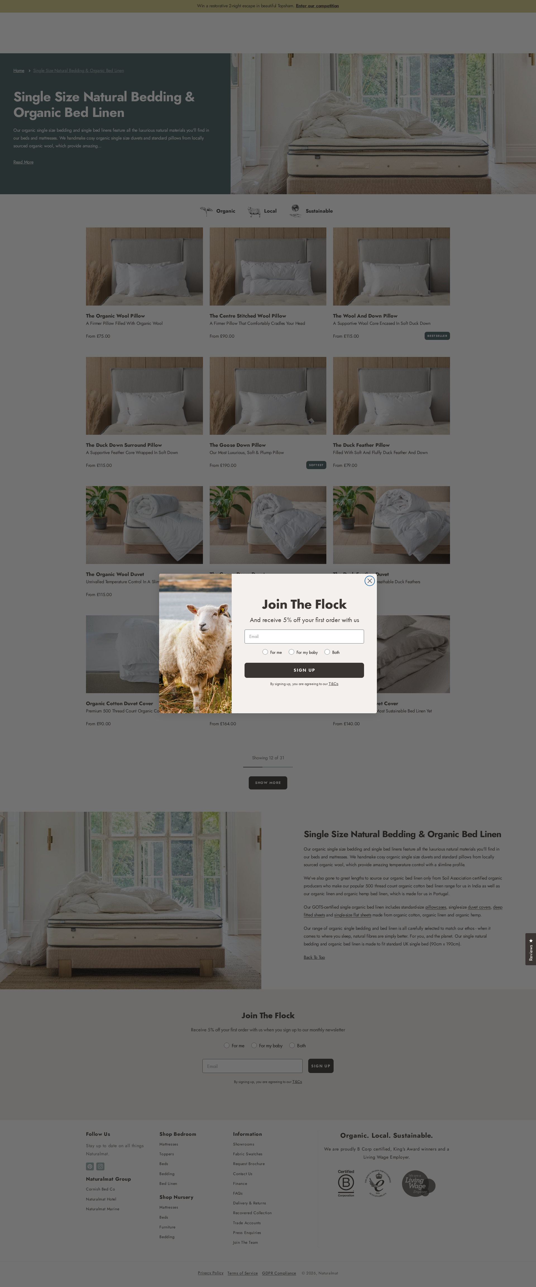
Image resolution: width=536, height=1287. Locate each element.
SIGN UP (304, 670)
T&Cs (333, 683)
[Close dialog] (370, 581)
